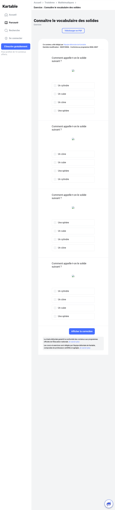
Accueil (12, 14)
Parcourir (13, 22)
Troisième (50, 2)
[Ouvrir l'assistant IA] (109, 504)
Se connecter (15, 38)
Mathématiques (66, 2)
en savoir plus (74, 342)
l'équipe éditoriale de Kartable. (75, 45)
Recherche (14, 30)
